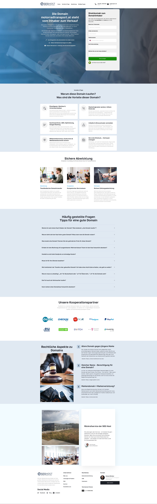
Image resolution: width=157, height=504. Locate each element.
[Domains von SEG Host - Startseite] (45, 474)
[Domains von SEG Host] (87, 490)
